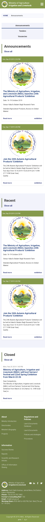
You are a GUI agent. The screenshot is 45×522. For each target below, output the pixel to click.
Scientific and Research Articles (10, 459)
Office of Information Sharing (9, 466)
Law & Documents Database (30, 425)
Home (5, 16)
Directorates (6, 425)
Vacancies (22, 36)
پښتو (19, 519)
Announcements (22, 25)
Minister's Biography (9, 430)
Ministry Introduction (9, 421)
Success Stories (8, 450)
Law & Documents (30, 430)
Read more (7, 118)
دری (25, 519)
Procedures (28, 439)
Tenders (22, 31)
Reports (4, 454)
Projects (5, 434)
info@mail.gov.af (12, 499)
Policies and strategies (32, 435)
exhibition (38, 118)
